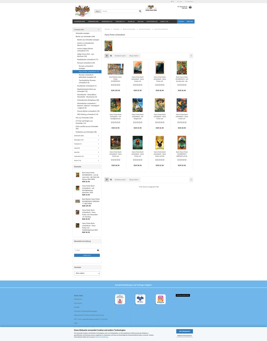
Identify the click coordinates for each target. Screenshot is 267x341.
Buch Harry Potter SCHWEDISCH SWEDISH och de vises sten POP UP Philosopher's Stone (182, 154)
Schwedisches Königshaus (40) (88, 100)
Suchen (181, 21)
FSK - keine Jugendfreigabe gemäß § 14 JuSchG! (91, 319)
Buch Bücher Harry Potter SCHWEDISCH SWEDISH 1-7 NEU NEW (115, 79)
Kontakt (76, 307)
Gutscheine (78, 303)
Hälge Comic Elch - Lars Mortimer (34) (85, 55)
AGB (75, 323)
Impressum (78, 299)
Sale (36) (141, 21)
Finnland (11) (120, 21)
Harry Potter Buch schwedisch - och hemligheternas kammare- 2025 (115, 117)
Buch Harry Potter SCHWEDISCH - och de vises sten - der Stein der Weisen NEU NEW (182, 79)
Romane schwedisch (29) (86, 63)
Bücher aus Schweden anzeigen (88, 40)
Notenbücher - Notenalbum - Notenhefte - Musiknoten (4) (87, 96)
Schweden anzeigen (82, 33)
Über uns (190, 21)
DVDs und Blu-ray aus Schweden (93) (87, 128)
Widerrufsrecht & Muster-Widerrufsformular (89, 315)
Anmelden (87, 255)
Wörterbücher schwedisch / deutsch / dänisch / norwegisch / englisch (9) (88, 106)
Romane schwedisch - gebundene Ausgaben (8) (87, 76)
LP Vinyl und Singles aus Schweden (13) (84, 122)
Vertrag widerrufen (183, 295)
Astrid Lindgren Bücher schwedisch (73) (85, 50)
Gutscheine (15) (152, 21)
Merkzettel (190, 1)
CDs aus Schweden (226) (84, 118)
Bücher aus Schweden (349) (85, 36)
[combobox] (120, 56)
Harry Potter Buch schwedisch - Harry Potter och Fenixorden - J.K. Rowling (182, 117)
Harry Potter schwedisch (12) (89, 72)
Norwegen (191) (107, 21)
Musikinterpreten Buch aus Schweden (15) (86, 90)
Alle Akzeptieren (184, 331)
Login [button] (180, 1)
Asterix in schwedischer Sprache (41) (85, 44)
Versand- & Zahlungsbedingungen (85, 311)
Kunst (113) (164, 21)
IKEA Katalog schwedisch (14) (87, 114)
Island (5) (131, 21)
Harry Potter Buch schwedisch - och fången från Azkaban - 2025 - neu (138, 117)
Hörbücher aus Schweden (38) (86, 132)
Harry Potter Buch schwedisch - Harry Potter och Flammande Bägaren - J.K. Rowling (160, 117)
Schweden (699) (79, 21)
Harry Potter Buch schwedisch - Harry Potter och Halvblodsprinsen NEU (115, 154)
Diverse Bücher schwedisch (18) (88, 111)
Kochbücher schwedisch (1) (86, 86)
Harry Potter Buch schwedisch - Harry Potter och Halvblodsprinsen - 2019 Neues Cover (160, 79)
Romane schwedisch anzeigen (86, 67)
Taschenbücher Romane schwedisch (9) (87, 81)
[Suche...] (140, 11)
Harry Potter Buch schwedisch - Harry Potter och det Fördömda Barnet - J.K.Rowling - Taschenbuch (160, 154)
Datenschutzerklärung (101, 337)
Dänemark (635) (93, 21)
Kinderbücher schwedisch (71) (87, 59)
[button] (172, 1)
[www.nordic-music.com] (82, 11)
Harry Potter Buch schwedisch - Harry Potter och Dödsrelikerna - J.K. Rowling (137, 154)
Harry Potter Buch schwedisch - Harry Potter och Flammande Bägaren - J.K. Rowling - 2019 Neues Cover (138, 79)
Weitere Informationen (184, 336)
